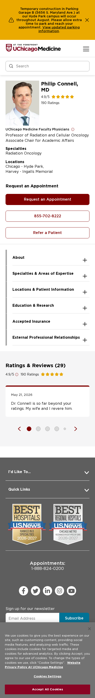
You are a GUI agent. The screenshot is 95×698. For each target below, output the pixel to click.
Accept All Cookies (47, 689)
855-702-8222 (47, 216)
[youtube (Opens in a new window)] (71, 590)
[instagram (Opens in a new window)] (59, 590)
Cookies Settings (47, 676)
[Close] (89, 629)
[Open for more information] (73, 129)
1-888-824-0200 (47, 565)
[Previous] (22, 429)
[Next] (73, 429)
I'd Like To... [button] (19, 472)
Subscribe (74, 618)
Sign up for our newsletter (30, 608)
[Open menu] (86, 49)
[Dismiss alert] (87, 20)
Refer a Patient (47, 233)
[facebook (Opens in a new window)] (23, 590)
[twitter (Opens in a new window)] (35, 590)
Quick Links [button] (19, 489)
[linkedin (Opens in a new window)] (47, 590)
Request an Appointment (47, 199)
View (47, 27)
